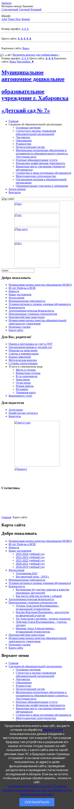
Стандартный (9, 9)
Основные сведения (28, 127)
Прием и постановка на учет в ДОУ (30, 343)
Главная (13, 121)
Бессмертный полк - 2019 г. (32, 576)
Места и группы (26, 369)
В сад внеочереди (26, 376)
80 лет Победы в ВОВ (22, 288)
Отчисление (23, 382)
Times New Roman (19, 19)
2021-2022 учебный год (30, 560)
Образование (24, 140)
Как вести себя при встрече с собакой (39, 596)
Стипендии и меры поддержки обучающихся (43, 172)
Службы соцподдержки (23, 363)
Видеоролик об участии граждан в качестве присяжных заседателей (42, 591)
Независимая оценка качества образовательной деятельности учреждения (37, 322)
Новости (14, 291)
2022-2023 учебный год (30, 557)
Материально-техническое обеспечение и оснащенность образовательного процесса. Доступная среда (42, 153)
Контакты (15, 192)
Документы (23, 137)
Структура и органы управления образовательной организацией (36, 132)
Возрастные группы (28, 373)
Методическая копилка (23, 360)
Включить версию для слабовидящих (35, 54)
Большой (36, 9)
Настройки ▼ (25, 61)
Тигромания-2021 (27, 573)
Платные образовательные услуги (36, 159)
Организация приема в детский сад (30, 347)
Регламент (22, 389)
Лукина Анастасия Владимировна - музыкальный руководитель (37, 607)
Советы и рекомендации (24, 353)
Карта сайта (16, 330)
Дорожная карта (26, 392)
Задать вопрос (17, 189)
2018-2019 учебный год (30, 566)
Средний (24, 9)
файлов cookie (53, 730)
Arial (4, 19)
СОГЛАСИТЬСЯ (37, 802)
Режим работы (25, 386)
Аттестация (16, 409)
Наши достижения (20, 294)
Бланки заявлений (20, 356)
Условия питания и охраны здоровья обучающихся (40, 304)
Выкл (25, 48)
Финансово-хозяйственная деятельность (40, 163)
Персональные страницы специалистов (33, 313)
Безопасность (17, 307)
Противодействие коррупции (27, 317)
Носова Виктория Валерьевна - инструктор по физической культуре (42, 614)
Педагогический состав (30, 147)
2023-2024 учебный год (30, 553)
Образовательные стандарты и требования (42, 185)
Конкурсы (15, 416)
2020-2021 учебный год (30, 563)
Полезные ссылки (20, 326)
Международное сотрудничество (36, 176)
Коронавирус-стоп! (20, 395)
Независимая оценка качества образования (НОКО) (40, 284)
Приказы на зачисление (23, 350)
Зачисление (23, 379)
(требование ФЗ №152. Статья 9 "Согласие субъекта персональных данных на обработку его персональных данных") (37, 790)
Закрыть (6, 2)
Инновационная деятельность (27, 300)
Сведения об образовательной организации (35, 666)
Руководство (23, 143)
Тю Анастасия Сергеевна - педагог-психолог (43, 618)
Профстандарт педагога (23, 412)
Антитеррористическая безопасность (31, 310)
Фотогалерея (16, 297)
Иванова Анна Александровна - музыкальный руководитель (35, 630)
